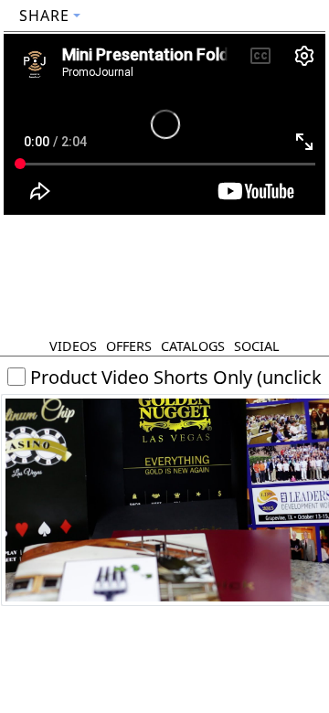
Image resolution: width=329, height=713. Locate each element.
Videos (73, 346)
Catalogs (193, 346)
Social (257, 346)
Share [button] (44, 15)
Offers (129, 346)
